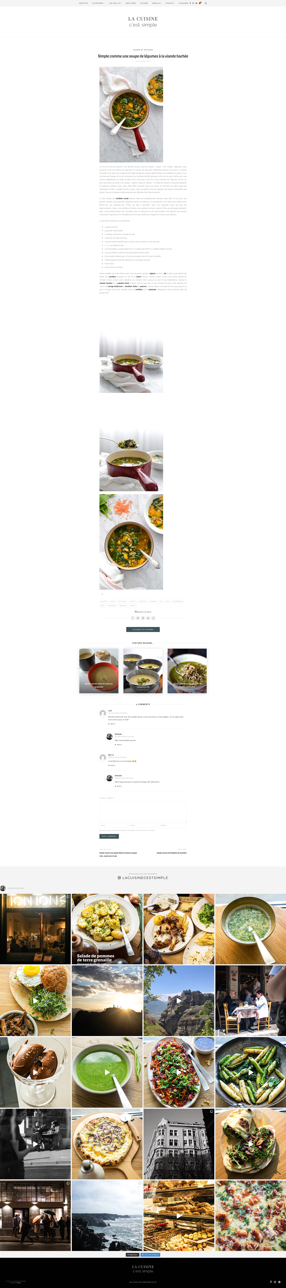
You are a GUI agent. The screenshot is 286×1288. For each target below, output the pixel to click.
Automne (104, 601)
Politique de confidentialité (143, 1282)
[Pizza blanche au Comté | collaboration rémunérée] (107, 1144)
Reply (113, 724)
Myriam (118, 734)
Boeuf (113, 601)
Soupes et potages (143, 50)
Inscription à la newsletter (143, 629)
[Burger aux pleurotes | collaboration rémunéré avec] (35, 1000)
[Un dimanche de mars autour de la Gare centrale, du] (35, 1144)
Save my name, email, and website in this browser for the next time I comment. (128, 830)
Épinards (153, 601)
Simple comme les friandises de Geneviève (172, 853)
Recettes (83, 3)
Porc (102, 605)
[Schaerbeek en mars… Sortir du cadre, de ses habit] (179, 1144)
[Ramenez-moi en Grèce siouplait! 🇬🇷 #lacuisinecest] (179, 929)
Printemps (123, 605)
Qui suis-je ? (115, 3)
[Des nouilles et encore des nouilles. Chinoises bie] (35, 1215)
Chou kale (143, 601)
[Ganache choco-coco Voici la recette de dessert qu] (35, 1072)
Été (161, 601)
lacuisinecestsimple (145, 878)
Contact (170, 3)
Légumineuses (177, 601)
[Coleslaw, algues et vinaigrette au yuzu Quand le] (179, 1072)
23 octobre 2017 (143, 61)
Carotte (133, 601)
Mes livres (131, 3)
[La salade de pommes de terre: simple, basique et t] (107, 929)
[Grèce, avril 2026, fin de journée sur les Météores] (107, 1000)
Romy (19, 1283)
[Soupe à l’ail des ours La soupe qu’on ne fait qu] (107, 1072)
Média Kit (156, 3)
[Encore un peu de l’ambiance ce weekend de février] (179, 1215)
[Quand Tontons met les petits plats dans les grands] (35, 929)
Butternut (122, 601)
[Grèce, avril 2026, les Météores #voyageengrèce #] (179, 1000)
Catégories (97, 3)
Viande (132, 605)
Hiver (167, 601)
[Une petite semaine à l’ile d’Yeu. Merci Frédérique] (107, 1215)
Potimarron (112, 605)
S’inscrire (183, 3)
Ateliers (144, 3)
